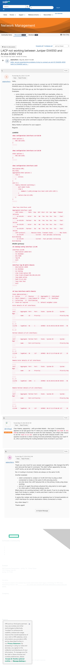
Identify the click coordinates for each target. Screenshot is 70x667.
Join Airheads (58, 13)
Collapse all (48, 46)
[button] (29, 624)
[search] (27, 6)
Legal (3, 612)
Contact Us (5, 601)
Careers (4, 599)
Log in (58, 7)
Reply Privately (22, 78)
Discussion (20, 35)
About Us (5, 596)
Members (33, 35)
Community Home (6, 35)
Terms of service (7, 609)
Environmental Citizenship (9, 604)
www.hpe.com (22, 584)
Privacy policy (6, 607)
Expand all (39, 46)
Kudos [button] (66, 70)
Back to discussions (9, 47)
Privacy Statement (14, 643)
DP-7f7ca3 (8, 429)
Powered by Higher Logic (35, 663)
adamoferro (6, 81)
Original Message (42, 510)
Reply (15, 78)
